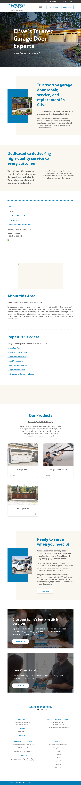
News (58, 751)
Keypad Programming (15, 361)
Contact (58, 764)
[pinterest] (32, 759)
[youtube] (24, 759)
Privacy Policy (58, 767)
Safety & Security (58, 748)
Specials (58, 761)
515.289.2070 (68, 1)
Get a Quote (67, 7)
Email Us (22, 735)
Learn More (45, 591)
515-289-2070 (13, 220)
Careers (58, 754)
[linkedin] (28, 759)
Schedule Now (53, 7)
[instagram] (16, 759)
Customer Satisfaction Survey (58, 744)
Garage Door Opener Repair (17, 352)
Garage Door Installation (16, 370)
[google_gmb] (20, 759)
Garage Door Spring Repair (17, 357)
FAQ (58, 757)
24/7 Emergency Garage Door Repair (21, 374)
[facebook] (13, 759)
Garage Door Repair (15, 348)
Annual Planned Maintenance (18, 365)
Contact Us (20, 685)
